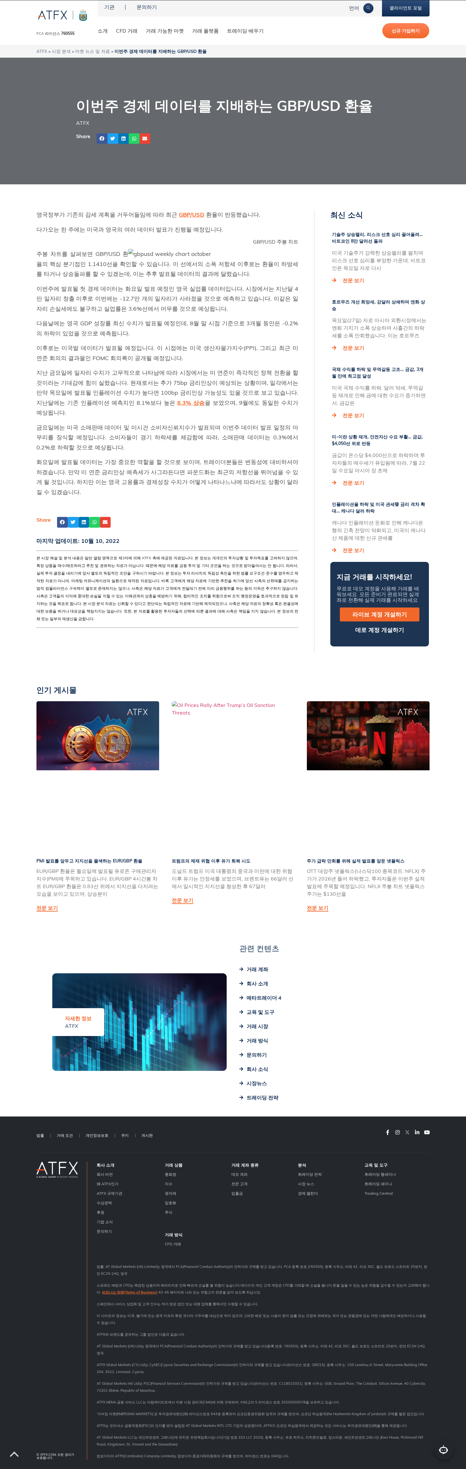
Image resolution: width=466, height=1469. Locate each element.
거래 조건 (65, 1135)
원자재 (170, 1193)
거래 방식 (174, 1234)
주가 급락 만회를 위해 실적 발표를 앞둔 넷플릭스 (356, 861)
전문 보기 (353, 280)
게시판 (147, 1135)
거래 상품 (174, 1164)
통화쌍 (170, 1174)
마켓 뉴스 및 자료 (92, 51)
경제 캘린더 (308, 1193)
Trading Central (379, 1193)
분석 (302, 1164)
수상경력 (104, 1202)
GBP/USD (191, 214)
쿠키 (125, 1135)
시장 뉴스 (306, 1183)
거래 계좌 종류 (245, 1164)
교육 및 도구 (376, 1164)
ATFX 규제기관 (109, 1193)
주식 (168, 1212)
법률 (40, 1135)
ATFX (41, 51)
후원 (100, 1212)
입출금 (237, 1193)
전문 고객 (239, 1183)
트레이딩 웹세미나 (380, 1174)
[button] (102, 138)
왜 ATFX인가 (108, 1183)
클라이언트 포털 (406, 8)
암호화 (170, 1202)
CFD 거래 (127, 31)
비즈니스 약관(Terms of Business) (130, 1292)
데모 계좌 (239, 1174)
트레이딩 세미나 (378, 1183)
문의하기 (147, 7)
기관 (109, 7)
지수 (168, 1183)
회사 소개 (105, 1164)
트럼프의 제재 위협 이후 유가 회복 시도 (211, 861)
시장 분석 (61, 51)
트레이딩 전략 (310, 1174)
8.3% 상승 (191, 402)
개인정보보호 (97, 1135)
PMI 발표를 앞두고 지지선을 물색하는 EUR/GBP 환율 (89, 861)
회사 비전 (105, 1174)
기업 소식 (105, 1221)
